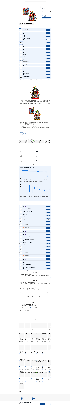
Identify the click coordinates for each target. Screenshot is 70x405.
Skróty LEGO (27, 397)
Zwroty (33, 399)
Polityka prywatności (34, 398)
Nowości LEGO (21, 396)
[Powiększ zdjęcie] (30, 14)
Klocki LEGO (37, 151)
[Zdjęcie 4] (27, 24)
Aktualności (33, 396)
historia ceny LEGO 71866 (22, 132)
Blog (32, 397)
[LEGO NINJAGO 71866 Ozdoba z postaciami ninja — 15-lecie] (26, 141)
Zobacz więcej (49, 359)
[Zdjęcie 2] (22, 24)
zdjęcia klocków (22, 134)
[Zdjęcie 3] (25, 24)
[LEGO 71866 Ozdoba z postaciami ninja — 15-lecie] (23, 141)
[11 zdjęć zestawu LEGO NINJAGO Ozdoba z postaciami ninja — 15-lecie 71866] (33, 24)
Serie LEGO (27, 396)
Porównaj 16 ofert (46, 16)
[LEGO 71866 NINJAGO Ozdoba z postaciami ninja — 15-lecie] (20, 141)
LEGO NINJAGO (49, 7)
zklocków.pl (24, 402)
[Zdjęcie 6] (31, 24)
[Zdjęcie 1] (20, 24)
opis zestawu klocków (24, 133)
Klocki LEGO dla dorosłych (22, 398)
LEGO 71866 (38, 307)
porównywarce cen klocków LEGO (28, 307)
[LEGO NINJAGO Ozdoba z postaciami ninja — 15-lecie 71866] (37, 141)
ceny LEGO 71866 (23, 131)
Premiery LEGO (21, 399)
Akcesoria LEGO (21, 397)
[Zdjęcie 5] (29, 24)
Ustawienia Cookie (34, 400)
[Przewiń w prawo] (50, 326)
